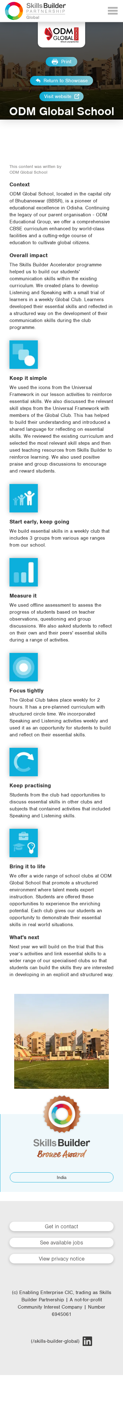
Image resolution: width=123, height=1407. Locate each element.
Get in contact (61, 1226)
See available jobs (61, 1242)
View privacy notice (62, 1258)
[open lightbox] (61, 1041)
